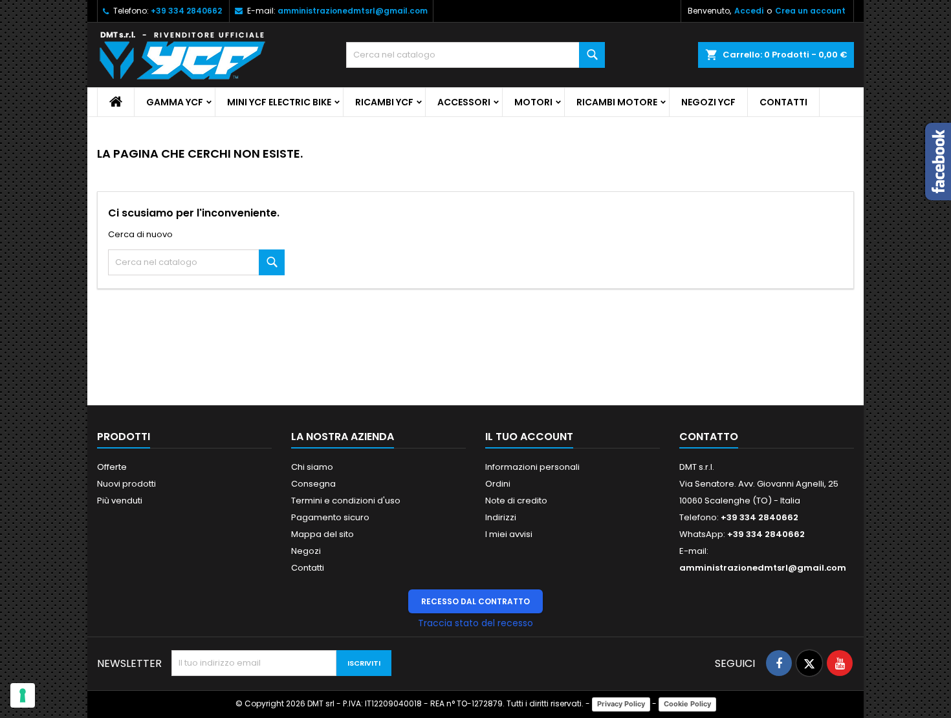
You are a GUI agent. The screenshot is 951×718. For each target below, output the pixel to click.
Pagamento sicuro (330, 517)
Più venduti (119, 500)
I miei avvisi (508, 534)
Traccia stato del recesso (475, 623)
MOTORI (533, 102)
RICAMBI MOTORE (616, 102)
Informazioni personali (532, 467)
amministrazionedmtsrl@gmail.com (353, 10)
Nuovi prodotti (126, 484)
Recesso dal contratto (475, 601)
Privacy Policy (621, 703)
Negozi (306, 551)
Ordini (497, 484)
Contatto (708, 436)
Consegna (313, 484)
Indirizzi (500, 517)
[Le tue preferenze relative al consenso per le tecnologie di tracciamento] (22, 695)
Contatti (783, 102)
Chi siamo (312, 467)
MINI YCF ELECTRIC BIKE (279, 102)
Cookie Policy (687, 703)
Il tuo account (529, 436)
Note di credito (516, 500)
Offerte (112, 467)
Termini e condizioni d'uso (345, 500)
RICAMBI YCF (384, 102)
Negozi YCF (708, 102)
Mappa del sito (322, 534)
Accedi (748, 10)
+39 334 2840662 (186, 10)
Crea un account (810, 10)
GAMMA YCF (174, 102)
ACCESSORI (463, 102)
